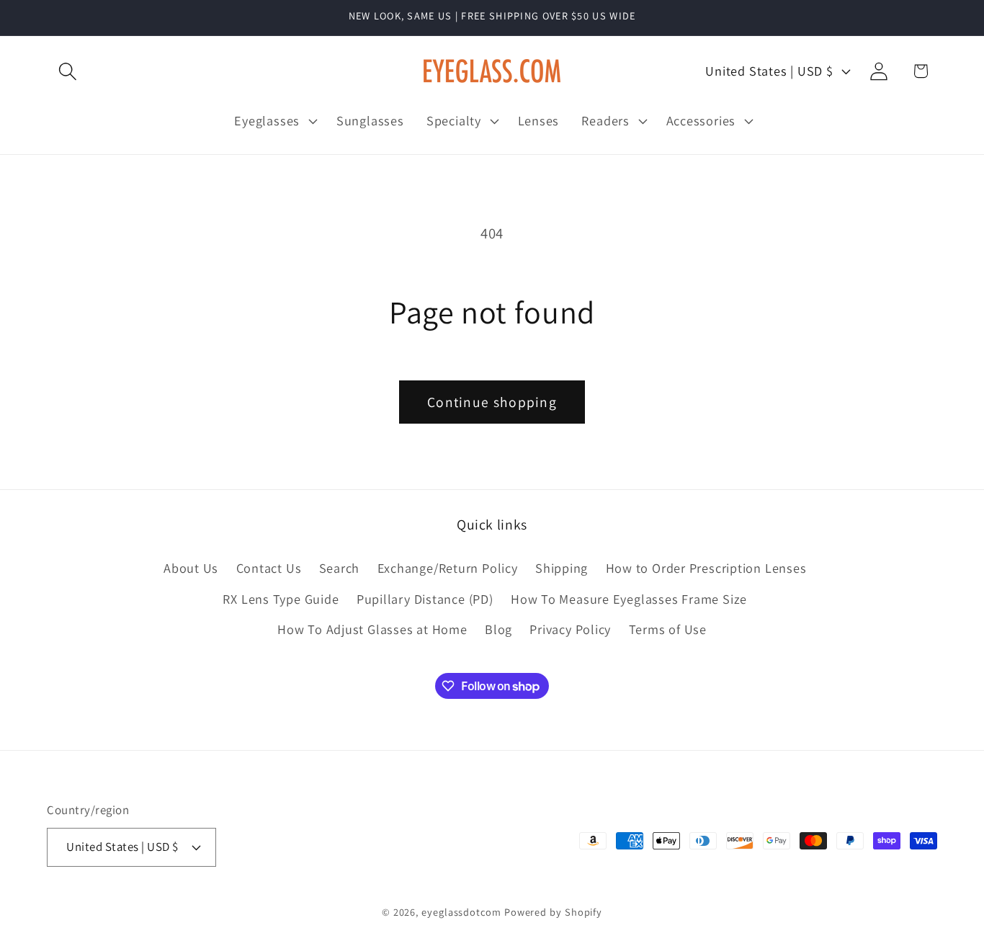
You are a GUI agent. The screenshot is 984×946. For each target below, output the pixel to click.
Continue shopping (492, 402)
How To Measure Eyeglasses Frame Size (629, 598)
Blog (498, 629)
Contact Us (269, 568)
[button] (67, 71)
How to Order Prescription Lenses (706, 568)
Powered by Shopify (553, 911)
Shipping (561, 568)
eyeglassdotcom (461, 911)
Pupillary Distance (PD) (425, 598)
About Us (191, 568)
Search (339, 568)
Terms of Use (668, 629)
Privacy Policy (570, 629)
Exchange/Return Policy (447, 568)
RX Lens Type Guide (281, 598)
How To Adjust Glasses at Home (372, 629)
